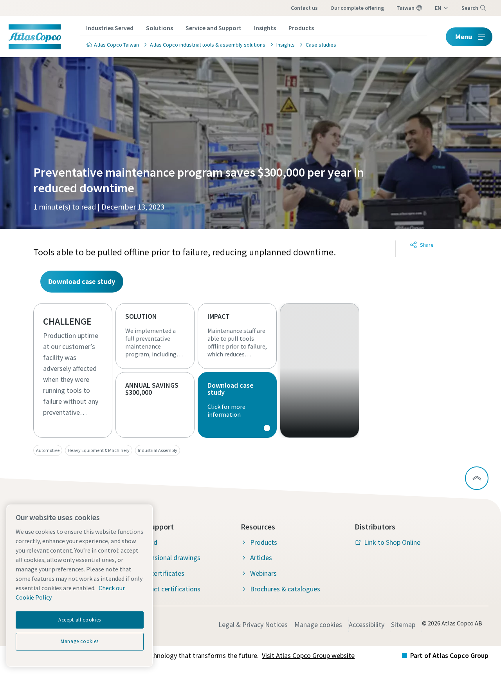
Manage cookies (318, 624)
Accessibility (366, 624)
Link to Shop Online (392, 542)
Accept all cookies (79, 619)
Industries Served (109, 28)
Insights (265, 28)
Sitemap (403, 624)
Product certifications (168, 588)
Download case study (237, 404)
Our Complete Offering (357, 7)
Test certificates (160, 573)
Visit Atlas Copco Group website (308, 655)
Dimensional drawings (168, 557)
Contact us (304, 7)
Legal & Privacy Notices (253, 624)
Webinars (263, 573)
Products (301, 28)
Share (427, 244)
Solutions (159, 28)
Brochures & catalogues (285, 588)
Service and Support (213, 28)
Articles (261, 557)
